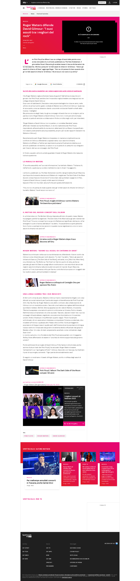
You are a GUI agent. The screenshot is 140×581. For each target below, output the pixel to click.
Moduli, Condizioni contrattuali (46, 574)
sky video (25, 555)
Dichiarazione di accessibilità (79, 559)
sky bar (48, 559)
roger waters (43, 436)
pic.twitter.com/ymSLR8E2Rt (33, 382)
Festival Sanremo (42, 14)
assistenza (102, 574)
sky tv (48, 548)
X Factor (72, 8)
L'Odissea (41, 8)
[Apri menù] (23, 8)
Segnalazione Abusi (67, 577)
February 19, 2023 (52, 385)
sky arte (25, 559)
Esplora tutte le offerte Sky (40, 2)
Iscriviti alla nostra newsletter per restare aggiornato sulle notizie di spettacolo (52, 91)
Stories (85, 8)
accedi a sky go (110, 543)
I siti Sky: (24, 544)
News (32, 14)
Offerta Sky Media (76, 562)
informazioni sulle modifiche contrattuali (74, 574)
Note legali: (73, 544)
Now (47, 555)
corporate (73, 566)
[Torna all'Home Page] (31, 8)
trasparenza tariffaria (93, 574)
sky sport (25, 548)
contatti (108, 574)
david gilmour (59, 436)
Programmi (50, 566)
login (115, 2)
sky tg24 (25, 551)
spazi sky (49, 562)
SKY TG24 (92, 8)
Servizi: (48, 544)
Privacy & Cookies (59, 574)
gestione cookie (75, 548)
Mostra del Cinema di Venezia (56, 8)
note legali (74, 555)
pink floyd (28, 436)
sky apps (49, 551)
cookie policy (74, 551)
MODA (79, 8)
